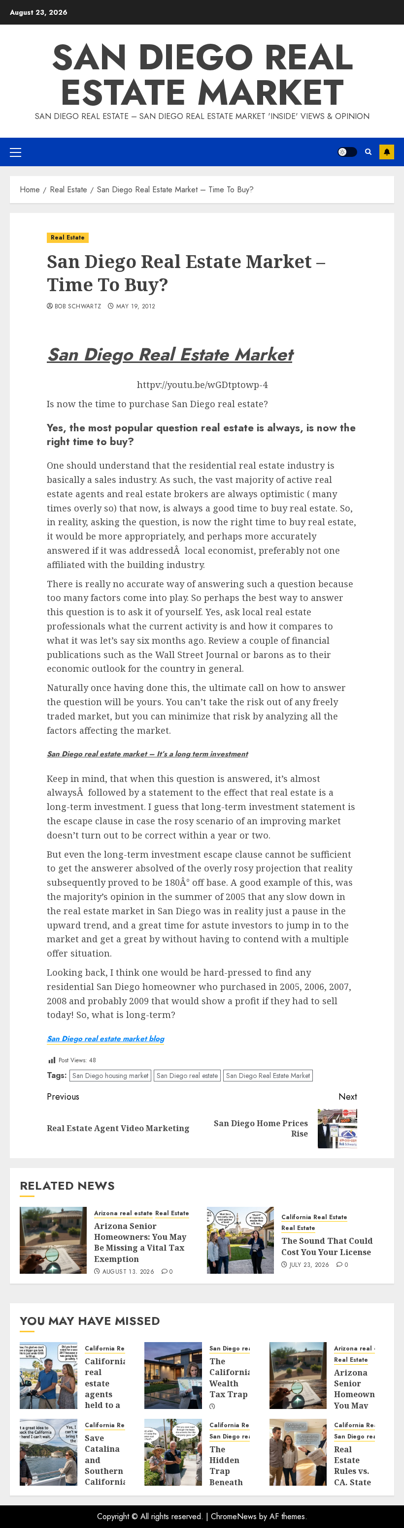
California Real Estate (314, 1217)
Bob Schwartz (78, 307)
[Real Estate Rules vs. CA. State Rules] (298, 1452)
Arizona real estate (123, 1213)
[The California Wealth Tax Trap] (173, 1375)
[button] (15, 152)
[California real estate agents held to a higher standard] (48, 1375)
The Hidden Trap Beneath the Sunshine (228, 1477)
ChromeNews (234, 1516)
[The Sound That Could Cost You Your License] (240, 1240)
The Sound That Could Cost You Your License (327, 1246)
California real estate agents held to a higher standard (106, 1394)
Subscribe (386, 152)
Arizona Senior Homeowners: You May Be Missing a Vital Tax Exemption (140, 1242)
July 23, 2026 (310, 1265)
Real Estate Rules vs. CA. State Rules (352, 1471)
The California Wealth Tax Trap (230, 1378)
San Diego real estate (187, 1075)
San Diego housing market (110, 1075)
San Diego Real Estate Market (268, 1075)
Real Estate (68, 237)
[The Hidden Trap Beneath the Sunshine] (173, 1452)
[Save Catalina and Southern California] (48, 1452)
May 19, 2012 (135, 307)
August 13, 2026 (128, 1272)
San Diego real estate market (202, 74)
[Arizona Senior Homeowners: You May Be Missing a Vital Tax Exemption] (53, 1240)
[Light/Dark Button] (347, 152)
